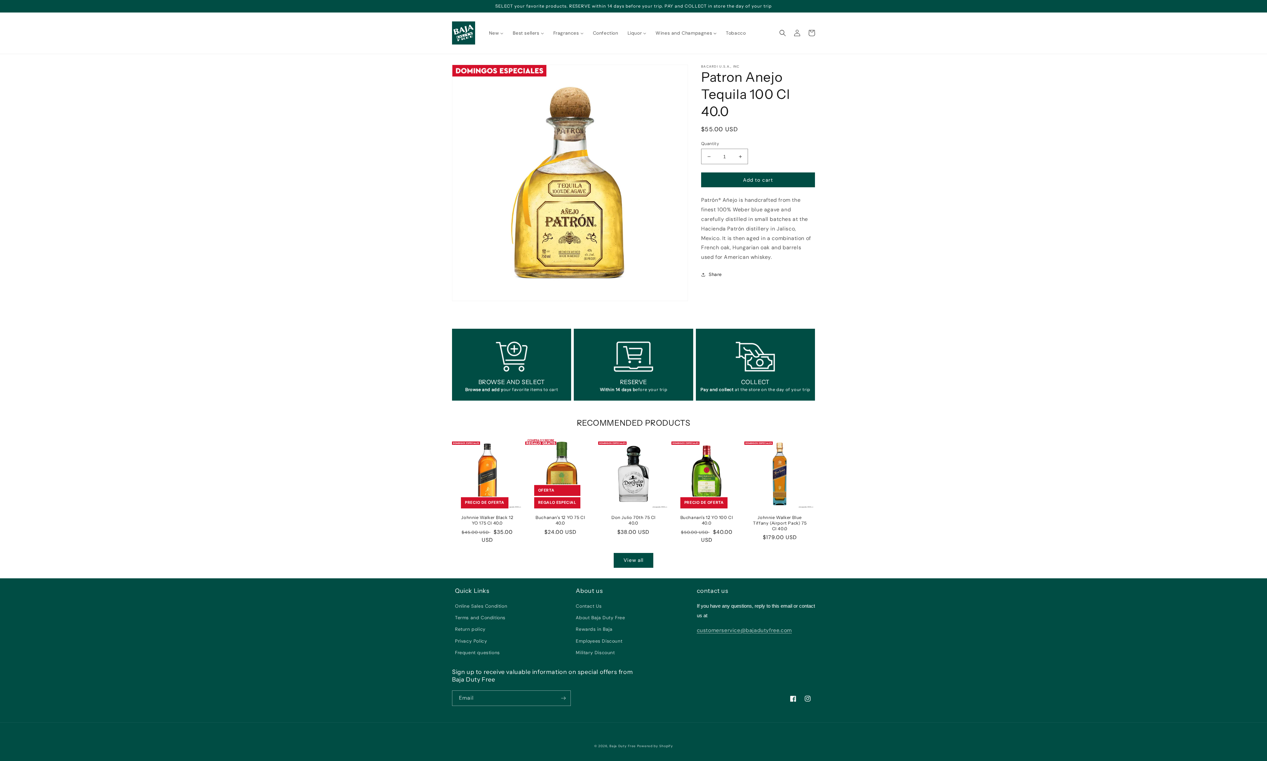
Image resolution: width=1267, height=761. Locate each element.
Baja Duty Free (622, 746)
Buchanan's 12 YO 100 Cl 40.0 (706, 520)
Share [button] (715, 274)
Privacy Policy (471, 641)
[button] (782, 33)
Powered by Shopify (655, 746)
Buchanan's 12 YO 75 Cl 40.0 (560, 520)
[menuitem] (496, 33)
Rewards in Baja (594, 629)
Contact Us (588, 606)
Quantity (710, 143)
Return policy (470, 629)
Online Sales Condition (481, 606)
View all (633, 560)
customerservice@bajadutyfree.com (744, 630)
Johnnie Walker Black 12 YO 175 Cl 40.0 (487, 520)
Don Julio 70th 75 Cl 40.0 (633, 520)
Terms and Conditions (480, 618)
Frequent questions (477, 652)
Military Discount (595, 652)
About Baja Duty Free (600, 618)
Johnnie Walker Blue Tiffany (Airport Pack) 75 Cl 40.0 (779, 523)
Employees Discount (599, 641)
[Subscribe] (563, 698)
